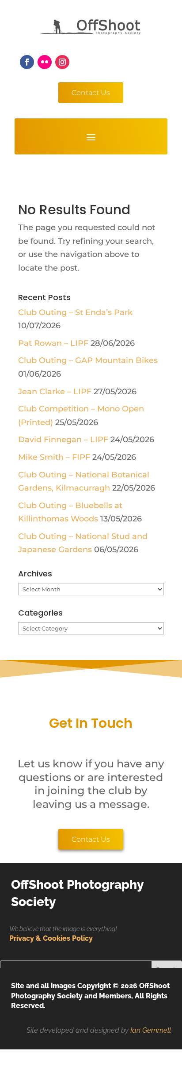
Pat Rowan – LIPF (53, 343)
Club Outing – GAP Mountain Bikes (88, 360)
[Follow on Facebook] (27, 62)
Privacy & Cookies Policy (51, 938)
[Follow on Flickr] (45, 62)
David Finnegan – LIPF (63, 439)
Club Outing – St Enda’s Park (75, 312)
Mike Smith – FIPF (54, 457)
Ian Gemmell (150, 1030)
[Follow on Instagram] (62, 62)
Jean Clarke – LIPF (54, 391)
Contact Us (91, 92)
